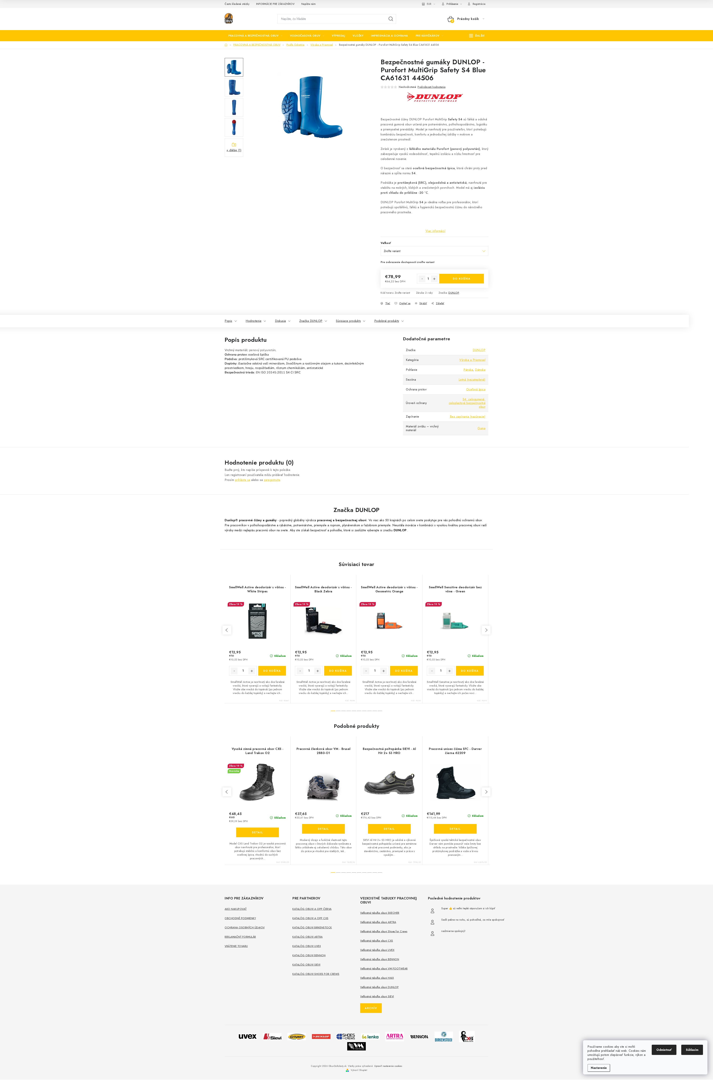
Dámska (480, 370)
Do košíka (462, 278)
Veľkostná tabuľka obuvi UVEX (377, 950)
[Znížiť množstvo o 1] (422, 278)
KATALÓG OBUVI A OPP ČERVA (312, 909)
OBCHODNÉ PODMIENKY (240, 918)
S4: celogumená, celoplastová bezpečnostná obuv (467, 403)
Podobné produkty (386, 321)
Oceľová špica (476, 389)
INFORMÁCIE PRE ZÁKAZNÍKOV (275, 4)
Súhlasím (692, 1050)
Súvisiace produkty (348, 321)
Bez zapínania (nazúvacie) (468, 416)
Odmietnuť (664, 1050)
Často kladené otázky (237, 4)
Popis (228, 321)
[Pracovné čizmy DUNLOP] (321, 1036)
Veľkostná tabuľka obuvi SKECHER (379, 913)
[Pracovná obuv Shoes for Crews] (345, 1036)
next (486, 630)
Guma (481, 428)
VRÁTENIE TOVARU (236, 946)
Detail (257, 832)
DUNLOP (453, 293)
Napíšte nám (308, 4)
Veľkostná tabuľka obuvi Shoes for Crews (383, 931)
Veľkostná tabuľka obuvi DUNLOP (379, 987)
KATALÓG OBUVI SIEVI (306, 965)
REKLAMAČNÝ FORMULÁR (240, 937)
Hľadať (391, 19)
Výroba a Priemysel (472, 360)
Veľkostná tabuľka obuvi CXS (376, 941)
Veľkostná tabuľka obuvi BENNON (379, 959)
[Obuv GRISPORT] (296, 1036)
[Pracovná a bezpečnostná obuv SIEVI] (272, 1036)
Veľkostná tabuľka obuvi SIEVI (377, 996)
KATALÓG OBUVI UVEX (306, 946)
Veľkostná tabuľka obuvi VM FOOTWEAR (384, 968)
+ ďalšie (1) (234, 150)
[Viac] (477, 35)
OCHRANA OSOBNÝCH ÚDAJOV (245, 927)
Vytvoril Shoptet (359, 1070)
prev (226, 630)
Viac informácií (436, 231)
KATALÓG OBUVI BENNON (308, 955)
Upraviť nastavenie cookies (388, 1066)
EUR (429, 4)
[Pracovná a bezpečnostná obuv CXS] (467, 1036)
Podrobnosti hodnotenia (431, 87)
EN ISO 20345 (266, 372)
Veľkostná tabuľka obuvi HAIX (377, 978)
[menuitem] (255, 35)
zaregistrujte (272, 480)
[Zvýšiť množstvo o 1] (434, 278)
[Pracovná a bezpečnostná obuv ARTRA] (394, 1036)
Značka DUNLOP (311, 321)
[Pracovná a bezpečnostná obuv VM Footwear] (356, 1046)
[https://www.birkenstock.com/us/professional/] (443, 1036)
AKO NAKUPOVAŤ (236, 909)
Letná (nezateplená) (472, 379)
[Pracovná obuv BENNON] (419, 1036)
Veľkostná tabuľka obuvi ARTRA (378, 922)
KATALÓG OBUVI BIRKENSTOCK (312, 927)
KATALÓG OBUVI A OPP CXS (310, 918)
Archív (371, 1008)
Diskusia (280, 321)
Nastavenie (599, 1068)
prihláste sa (242, 480)
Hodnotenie (253, 321)
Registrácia (479, 4)
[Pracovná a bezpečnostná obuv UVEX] (247, 1036)
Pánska (468, 370)
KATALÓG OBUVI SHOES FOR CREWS (315, 974)
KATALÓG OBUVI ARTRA (307, 937)
